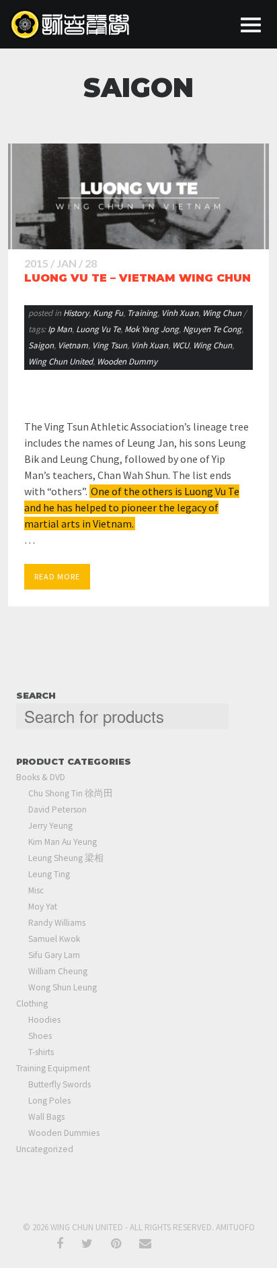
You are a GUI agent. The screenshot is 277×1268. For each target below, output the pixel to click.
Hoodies (44, 1019)
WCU (180, 345)
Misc (36, 890)
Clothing (32, 1003)
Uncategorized (44, 1149)
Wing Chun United (60, 361)
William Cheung (57, 971)
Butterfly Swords (59, 1084)
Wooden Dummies (64, 1133)
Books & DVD (40, 777)
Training (142, 313)
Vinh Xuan (179, 313)
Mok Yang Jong (151, 329)
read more (57, 576)
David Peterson (57, 809)
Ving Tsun (109, 345)
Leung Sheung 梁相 (66, 858)
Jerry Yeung (50, 825)
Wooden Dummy (127, 361)
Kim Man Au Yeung (62, 842)
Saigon (41, 345)
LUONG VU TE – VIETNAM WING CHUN (137, 278)
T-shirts (41, 1052)
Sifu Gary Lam (54, 955)
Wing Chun (221, 313)
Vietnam (73, 345)
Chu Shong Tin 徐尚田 (70, 793)
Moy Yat (42, 906)
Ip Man (60, 329)
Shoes (40, 1036)
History (76, 313)
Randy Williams (56, 922)
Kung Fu (108, 313)
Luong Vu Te (98, 329)
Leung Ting (49, 874)
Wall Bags (46, 1116)
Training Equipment (53, 1068)
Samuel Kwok (54, 939)
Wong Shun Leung (62, 987)
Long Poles (49, 1100)
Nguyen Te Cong (212, 329)
